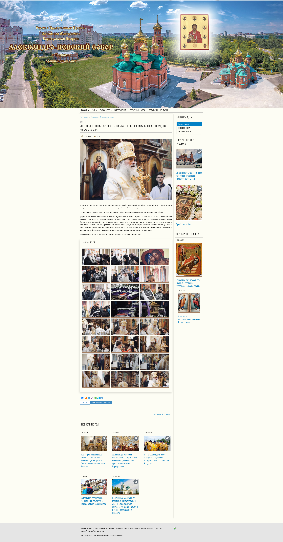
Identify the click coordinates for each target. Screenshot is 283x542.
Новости (84, 110)
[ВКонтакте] (82, 398)
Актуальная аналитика (185, 131)
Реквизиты (153, 110)
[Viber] (92, 398)
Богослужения (120, 110)
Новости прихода (107, 117)
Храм (94, 110)
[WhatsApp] (95, 398)
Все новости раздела (162, 414)
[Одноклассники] (86, 398)
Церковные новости (184, 128)
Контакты (164, 110)
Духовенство (105, 110)
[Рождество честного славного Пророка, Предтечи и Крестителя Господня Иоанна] (189, 259)
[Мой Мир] (89, 398)
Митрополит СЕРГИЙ (101, 403)
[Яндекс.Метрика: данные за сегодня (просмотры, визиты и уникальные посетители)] (179, 528)
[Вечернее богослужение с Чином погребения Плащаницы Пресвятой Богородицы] (189, 159)
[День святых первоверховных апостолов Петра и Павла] (189, 302)
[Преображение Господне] (189, 202)
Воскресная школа (137, 110)
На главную (84, 117)
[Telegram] (101, 398)
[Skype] (98, 398)
